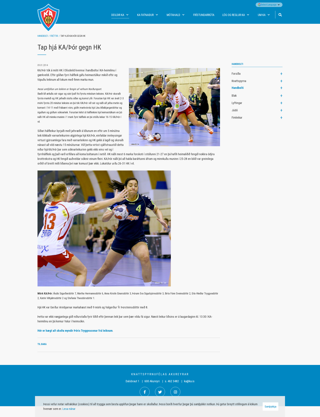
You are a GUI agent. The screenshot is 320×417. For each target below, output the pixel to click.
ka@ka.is (189, 381)
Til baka (42, 344)
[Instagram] (175, 392)
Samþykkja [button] (270, 406)
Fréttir (54, 36)
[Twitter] (160, 392)
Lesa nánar (69, 409)
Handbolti (43, 36)
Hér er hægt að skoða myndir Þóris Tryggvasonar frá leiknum (75, 330)
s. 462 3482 (172, 381)
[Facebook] (145, 392)
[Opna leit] (280, 14)
